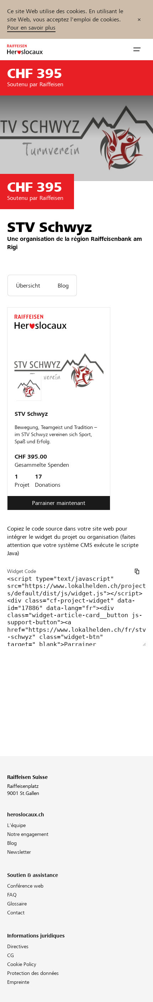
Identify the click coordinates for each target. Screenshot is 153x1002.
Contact (16, 912)
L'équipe (16, 825)
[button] (137, 49)
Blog (12, 843)
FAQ (12, 895)
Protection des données (33, 973)
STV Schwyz (31, 413)
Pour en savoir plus (31, 27)
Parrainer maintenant (58, 503)
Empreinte (18, 982)
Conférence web (25, 886)
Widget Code (21, 571)
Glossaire (17, 904)
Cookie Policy (21, 964)
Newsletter (19, 852)
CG (10, 955)
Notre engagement (27, 834)
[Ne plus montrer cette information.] (139, 19)
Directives (17, 946)
